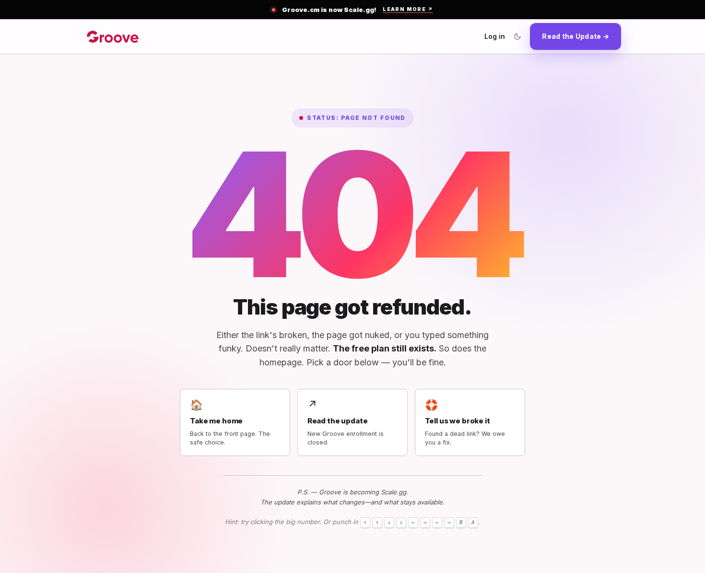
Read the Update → (575, 36)
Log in (494, 36)
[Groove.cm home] (112, 36)
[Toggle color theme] (517, 36)
